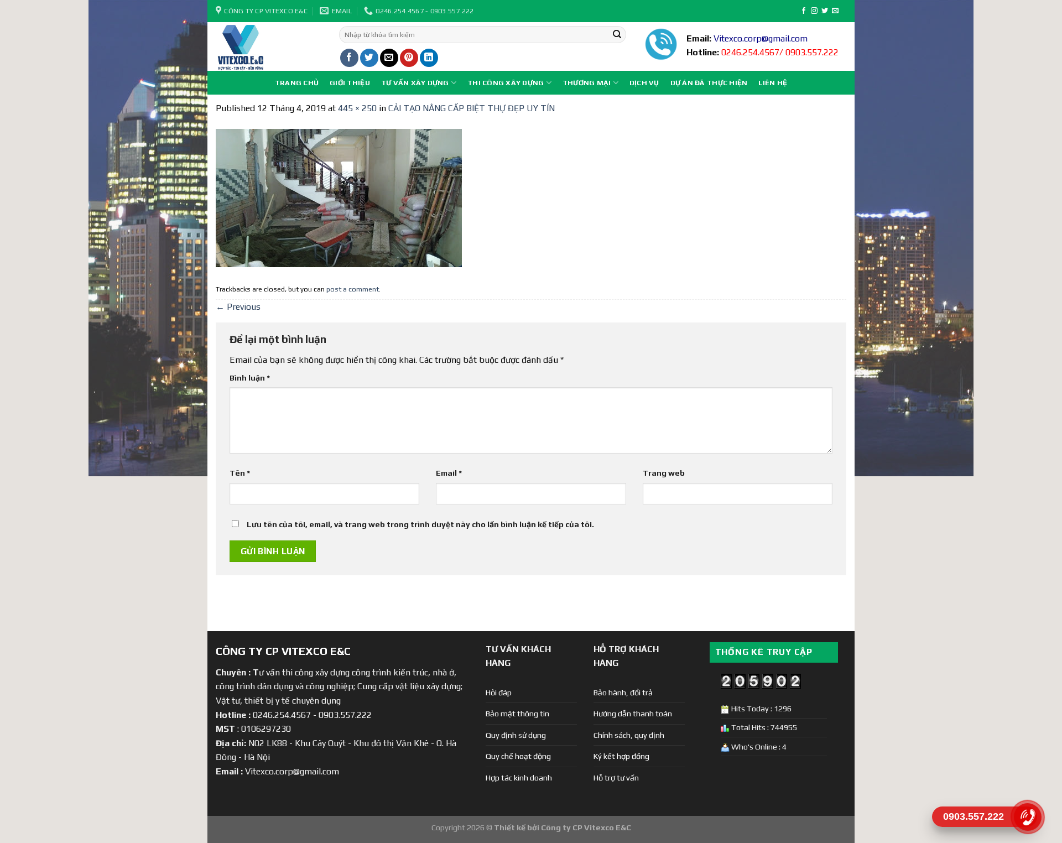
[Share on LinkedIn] (429, 58)
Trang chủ (297, 83)
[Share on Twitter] (369, 58)
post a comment (352, 289)
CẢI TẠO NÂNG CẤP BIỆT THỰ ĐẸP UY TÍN (471, 108)
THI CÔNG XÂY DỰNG (505, 83)
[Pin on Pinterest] (409, 58)
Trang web (664, 473)
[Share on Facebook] (349, 58)
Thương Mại (587, 83)
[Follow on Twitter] (824, 11)
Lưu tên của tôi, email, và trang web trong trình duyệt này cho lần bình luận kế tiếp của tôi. (420, 524)
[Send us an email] (835, 11)
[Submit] (617, 35)
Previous (238, 306)
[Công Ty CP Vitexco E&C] (269, 46)
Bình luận (250, 377)
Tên (240, 473)
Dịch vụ (644, 83)
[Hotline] (1027, 817)
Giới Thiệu (350, 83)
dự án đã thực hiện (709, 83)
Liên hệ (772, 83)
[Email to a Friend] (389, 58)
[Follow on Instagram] (814, 11)
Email (449, 473)
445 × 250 (357, 108)
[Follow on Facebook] (803, 11)
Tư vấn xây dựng (415, 83)
